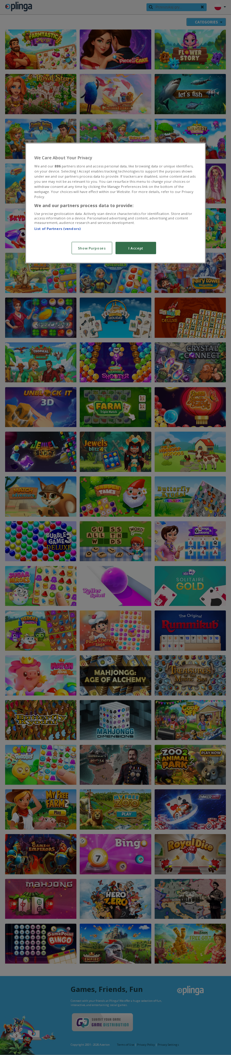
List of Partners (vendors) (57, 228)
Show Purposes (92, 248)
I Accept (135, 248)
